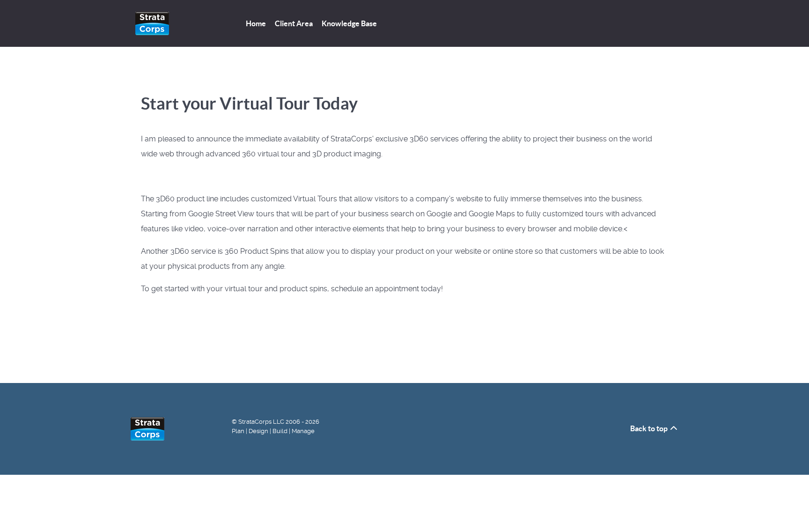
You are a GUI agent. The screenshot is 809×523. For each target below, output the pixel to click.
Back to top (649, 428)
